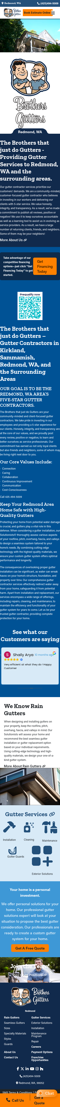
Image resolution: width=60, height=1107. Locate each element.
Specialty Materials (15, 1033)
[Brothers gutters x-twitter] (22, 1068)
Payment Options (41, 1052)
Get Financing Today (45, 266)
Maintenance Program (38, 1035)
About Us (10, 1052)
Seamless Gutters (14, 1022)
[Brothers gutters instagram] (37, 1068)
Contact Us (11, 1057)
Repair (35, 1041)
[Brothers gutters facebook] (18, 1068)
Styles (7, 1038)
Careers (36, 1046)
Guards (8, 1044)
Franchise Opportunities (39, 1059)
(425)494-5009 (49, 3)
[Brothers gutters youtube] (32, 1068)
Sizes (7, 1028)
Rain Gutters (11, 1017)
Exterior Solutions (41, 1022)
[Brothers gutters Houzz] (41, 1068)
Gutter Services (40, 1017)
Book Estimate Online (37, 12)
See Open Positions (28, 975)
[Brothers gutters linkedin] (27, 1068)
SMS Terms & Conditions (17, 1092)
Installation (37, 1028)
